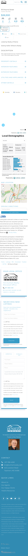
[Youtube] (11, 498)
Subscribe (11, 340)
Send (11, 400)
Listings (8, 262)
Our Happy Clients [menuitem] (8, 488)
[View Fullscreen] (3, 191)
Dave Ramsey (17, 437)
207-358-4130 (9, 288)
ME (13, 262)
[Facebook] (3, 498)
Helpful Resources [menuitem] (8, 491)
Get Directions (14, 212)
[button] (21, 2)
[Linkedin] (7, 498)
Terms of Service (17, 405)
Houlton (24, 262)
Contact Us (6, 292)
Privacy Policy (13, 232)
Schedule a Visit (19, 354)
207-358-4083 (9, 462)
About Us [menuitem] (4, 482)
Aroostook (18, 262)
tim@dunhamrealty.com (13, 465)
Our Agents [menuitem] (5, 485)
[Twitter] (15, 498)
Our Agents (12, 292)
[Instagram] (19, 498)
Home (2, 262)
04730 (4, 264)
